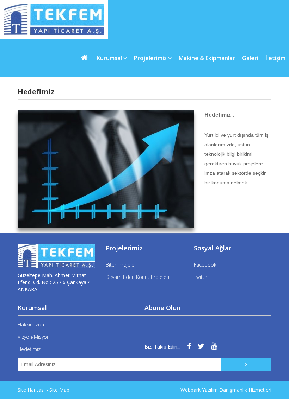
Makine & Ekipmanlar (207, 58)
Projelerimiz (151, 58)
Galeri (250, 58)
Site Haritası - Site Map (43, 390)
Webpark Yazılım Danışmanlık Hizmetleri (225, 390)
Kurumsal (110, 58)
